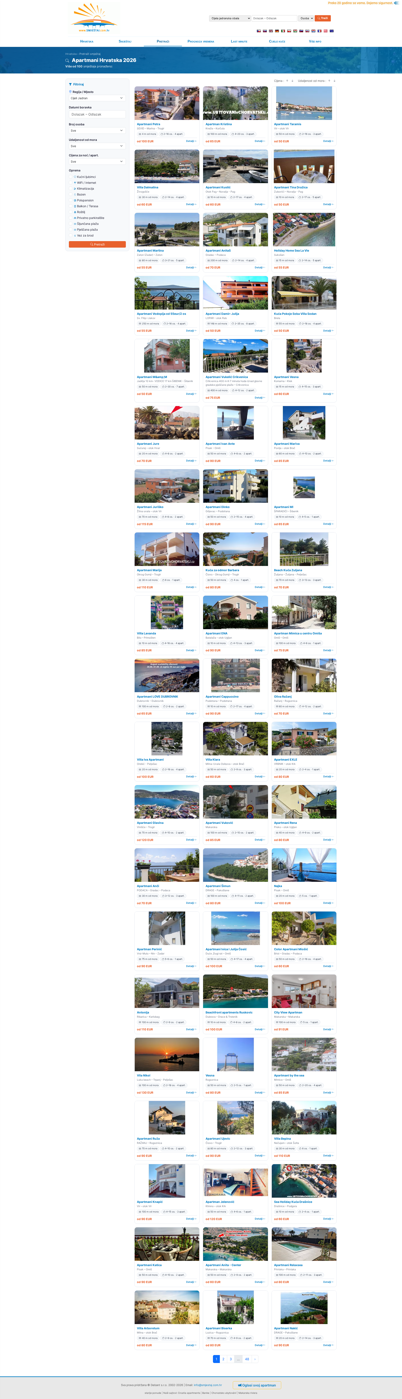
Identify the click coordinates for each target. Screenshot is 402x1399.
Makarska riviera (247, 1392)
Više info (315, 41)
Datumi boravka (80, 107)
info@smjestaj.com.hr (208, 1384)
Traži (324, 18)
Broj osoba (76, 124)
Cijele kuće (277, 41)
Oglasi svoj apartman (259, 1385)
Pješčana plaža (87, 229)
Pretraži (163, 41)
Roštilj (81, 212)
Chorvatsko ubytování (223, 1392)
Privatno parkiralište (90, 218)
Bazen (81, 194)
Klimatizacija (85, 188)
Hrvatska (86, 41)
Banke (205, 1392)
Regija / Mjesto (83, 92)
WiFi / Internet (86, 182)
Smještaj (125, 41)
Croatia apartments (189, 1392)
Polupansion (85, 200)
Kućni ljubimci (86, 177)
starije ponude (153, 1392)
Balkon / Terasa (87, 206)
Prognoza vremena (201, 41)
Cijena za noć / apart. (84, 155)
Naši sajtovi (170, 1392)
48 (247, 1359)
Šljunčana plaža (88, 223)
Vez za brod (85, 235)
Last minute (239, 41)
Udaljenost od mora (83, 139)
